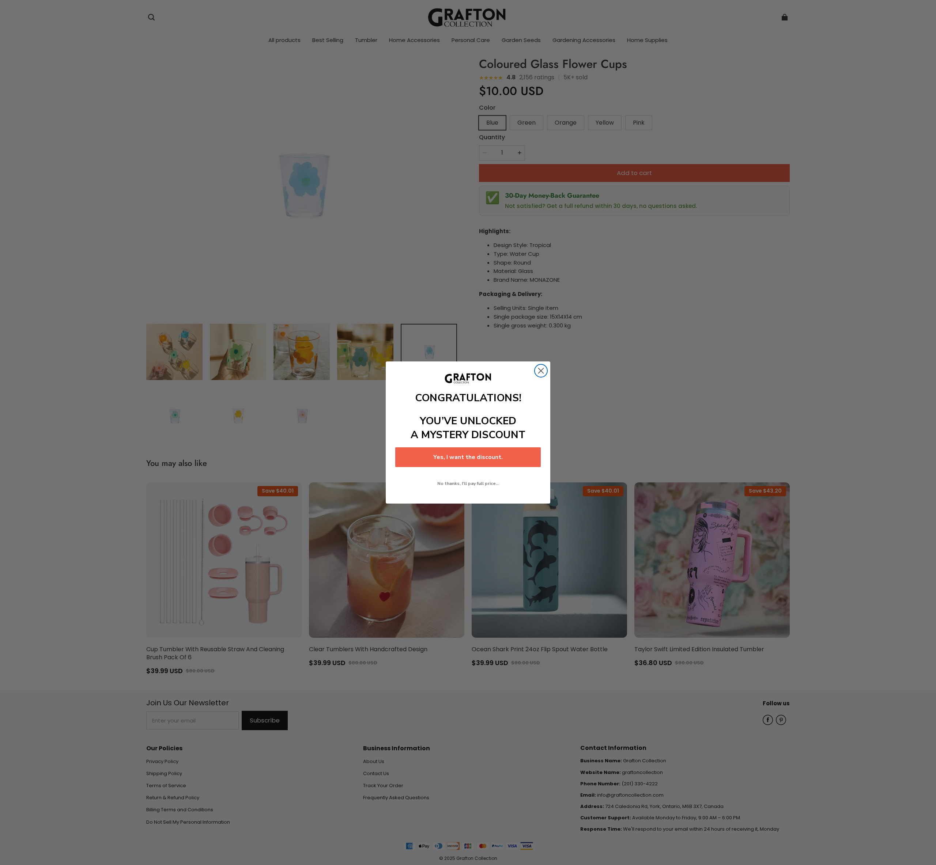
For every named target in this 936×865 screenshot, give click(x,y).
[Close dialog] (541, 370)
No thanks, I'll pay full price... (468, 483)
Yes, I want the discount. (468, 457)
